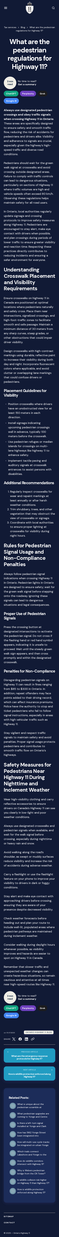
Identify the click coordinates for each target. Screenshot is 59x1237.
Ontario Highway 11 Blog (39, 1032)
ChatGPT (11, 93)
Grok (42, 93)
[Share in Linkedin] (26, 1039)
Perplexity (28, 93)
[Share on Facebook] (20, 1039)
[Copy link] (33, 1039)
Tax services (10, 27)
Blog (23, 27)
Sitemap (9, 1216)
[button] (6, 8)
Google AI (11, 100)
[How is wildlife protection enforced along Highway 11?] (29, 1073)
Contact (9, 1223)
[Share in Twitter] (14, 1039)
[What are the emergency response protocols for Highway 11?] (29, 1055)
